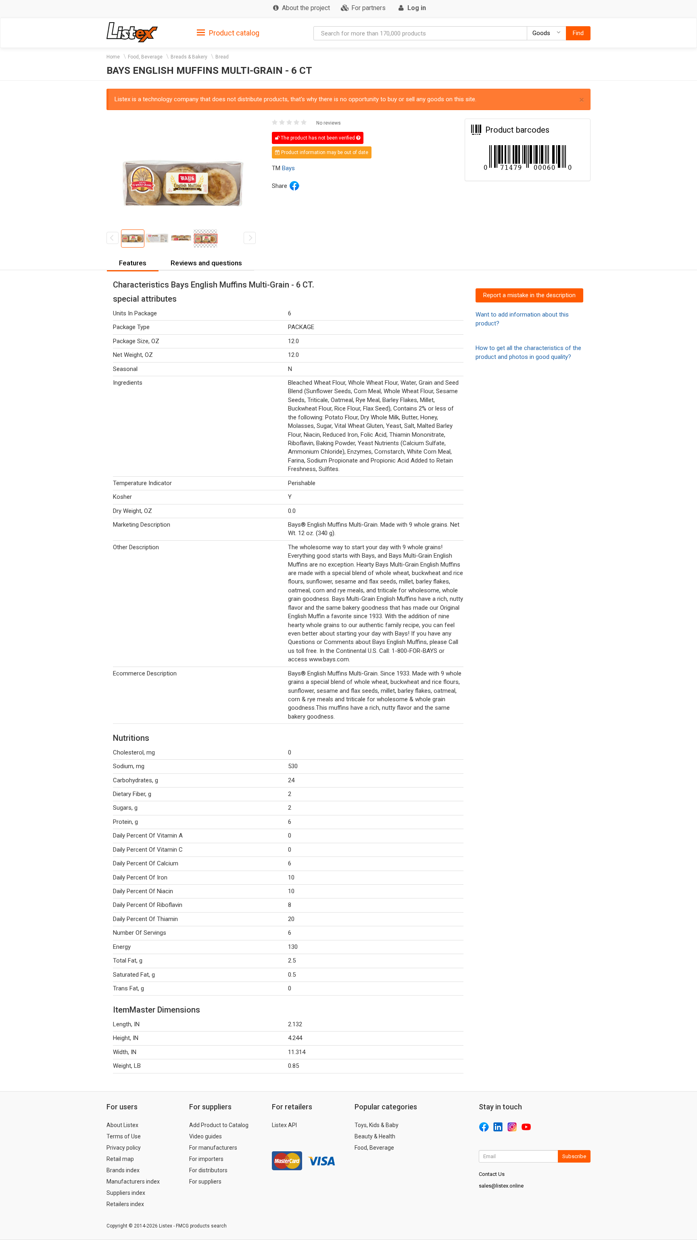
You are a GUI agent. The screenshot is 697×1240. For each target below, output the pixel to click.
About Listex (122, 1125)
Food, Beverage (145, 57)
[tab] (228, 32)
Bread (222, 57)
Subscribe (574, 1156)
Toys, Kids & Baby (377, 1125)
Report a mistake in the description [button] (529, 295)
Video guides (205, 1136)
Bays (288, 168)
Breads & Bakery (189, 57)
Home (113, 57)
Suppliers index (125, 1193)
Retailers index (125, 1204)
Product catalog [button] (233, 33)
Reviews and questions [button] (206, 263)
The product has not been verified (318, 138)
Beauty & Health (375, 1136)
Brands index (123, 1170)
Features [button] (132, 263)
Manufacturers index (133, 1181)
